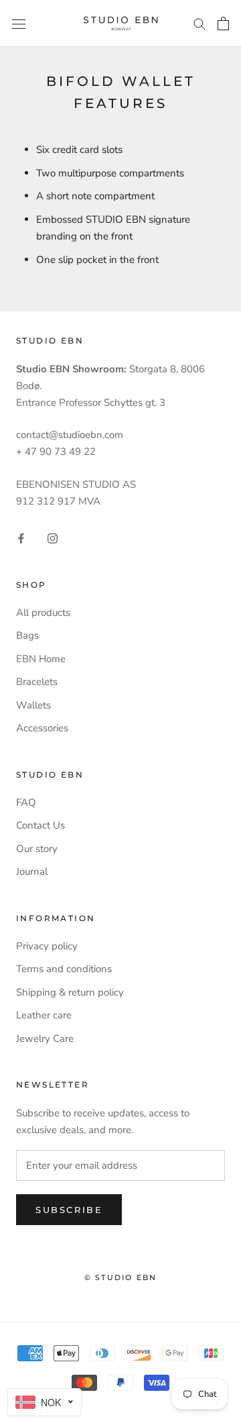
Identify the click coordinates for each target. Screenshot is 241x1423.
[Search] (199, 23)
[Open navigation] (18, 23)
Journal (32, 871)
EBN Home (41, 659)
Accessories (42, 728)
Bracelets (37, 681)
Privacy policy (47, 946)
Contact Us (40, 825)
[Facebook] (21, 537)
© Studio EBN (120, 1277)
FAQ (26, 802)
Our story (37, 848)
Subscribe (68, 1209)
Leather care (44, 1015)
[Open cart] (223, 23)
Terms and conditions (64, 969)
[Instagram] (53, 537)
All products (43, 612)
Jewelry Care (45, 1038)
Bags (27, 635)
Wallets (33, 705)
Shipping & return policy (70, 992)
